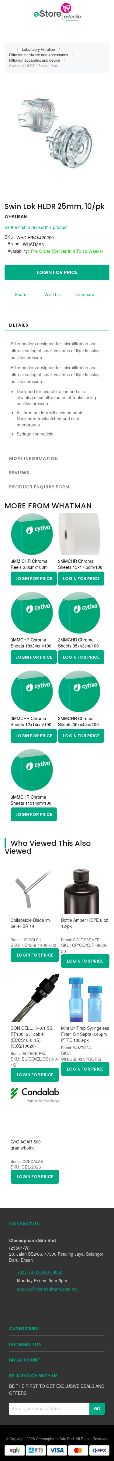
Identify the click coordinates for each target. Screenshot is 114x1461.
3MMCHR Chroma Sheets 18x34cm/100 (31, 643)
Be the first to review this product (36, 227)
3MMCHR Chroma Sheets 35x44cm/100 (78, 721)
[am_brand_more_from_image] (32, 553)
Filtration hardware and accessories (39, 54)
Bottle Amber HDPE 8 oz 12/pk (84, 923)
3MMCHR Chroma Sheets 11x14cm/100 (31, 800)
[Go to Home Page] (11, 49)
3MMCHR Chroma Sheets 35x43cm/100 (78, 643)
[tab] (57, 324)
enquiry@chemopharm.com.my (47, 1289)
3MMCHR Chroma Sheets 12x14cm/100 (31, 721)
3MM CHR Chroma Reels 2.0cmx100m (29, 564)
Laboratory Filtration (39, 49)
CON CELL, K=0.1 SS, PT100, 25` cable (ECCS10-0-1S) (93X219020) (32, 1037)
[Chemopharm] (57, 12)
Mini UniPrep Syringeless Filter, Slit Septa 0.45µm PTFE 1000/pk (85, 1034)
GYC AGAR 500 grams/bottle (26, 1145)
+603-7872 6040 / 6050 (39, 1272)
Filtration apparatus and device (35, 60)
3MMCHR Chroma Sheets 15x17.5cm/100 (80, 564)
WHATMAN (16, 216)
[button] (48, 294)
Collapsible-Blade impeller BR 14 (31, 923)
